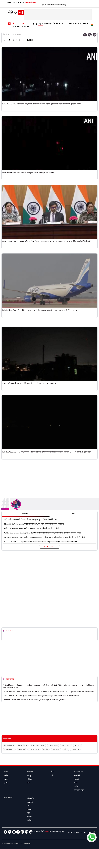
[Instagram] (18, 832)
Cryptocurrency (34, 750)
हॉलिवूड (29, 779)
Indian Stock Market (37, 745)
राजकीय (6, 776)
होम (4, 34)
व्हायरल (85, 24)
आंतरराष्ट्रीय (48, 24)
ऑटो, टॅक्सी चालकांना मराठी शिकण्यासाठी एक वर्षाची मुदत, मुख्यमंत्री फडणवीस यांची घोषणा (30, 519)
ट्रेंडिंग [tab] (73, 514)
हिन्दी (42, 832)
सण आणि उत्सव (79, 790)
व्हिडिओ (29, 820)
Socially (26, 27)
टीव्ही (28, 783)
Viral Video (56, 750)
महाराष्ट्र (34, 24)
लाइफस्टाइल (77, 24)
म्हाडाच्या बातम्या (66, 745)
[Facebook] (85, 35)
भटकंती (76, 779)
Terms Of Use (80, 832)
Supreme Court (9, 750)
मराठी (47, 832)
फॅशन (75, 783)
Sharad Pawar (22, 745)
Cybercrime (75, 750)
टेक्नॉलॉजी (56, 24)
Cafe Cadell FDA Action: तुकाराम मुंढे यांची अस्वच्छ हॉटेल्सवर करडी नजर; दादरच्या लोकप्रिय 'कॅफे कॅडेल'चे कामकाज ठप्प (40, 542)
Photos (29, 817)
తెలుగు (56, 832)
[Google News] (26, 832)
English (37, 832)
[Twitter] (90, 35)
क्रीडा (63, 24)
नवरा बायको (21, 750)
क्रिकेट (52, 776)
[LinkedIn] (22, 832)
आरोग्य (65, 750)
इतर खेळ (45, 750)
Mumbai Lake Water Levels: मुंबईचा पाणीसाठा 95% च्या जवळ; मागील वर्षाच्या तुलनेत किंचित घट (34, 524)
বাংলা (51, 832)
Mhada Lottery (9, 745)
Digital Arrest (53, 745)
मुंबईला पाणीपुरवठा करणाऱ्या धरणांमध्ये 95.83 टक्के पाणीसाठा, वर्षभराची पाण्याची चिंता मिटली (31, 528)
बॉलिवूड (29, 776)
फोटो (28, 813)
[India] (92, 25)
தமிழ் (62, 832)
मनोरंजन (69, 24)
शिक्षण (5, 783)
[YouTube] (14, 832)
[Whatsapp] (94, 35)
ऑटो (28, 806)
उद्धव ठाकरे (77, 745)
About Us (71, 832)
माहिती (5, 779)
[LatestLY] (15, 13)
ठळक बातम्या (8, 797)
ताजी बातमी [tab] (25, 514)
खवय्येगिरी (77, 776)
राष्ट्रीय (40, 24)
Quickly (16, 27)
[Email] (31, 832)
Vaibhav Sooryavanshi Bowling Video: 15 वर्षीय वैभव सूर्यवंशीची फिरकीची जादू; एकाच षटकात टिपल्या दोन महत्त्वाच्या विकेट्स (42, 533)
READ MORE (49, 546)
